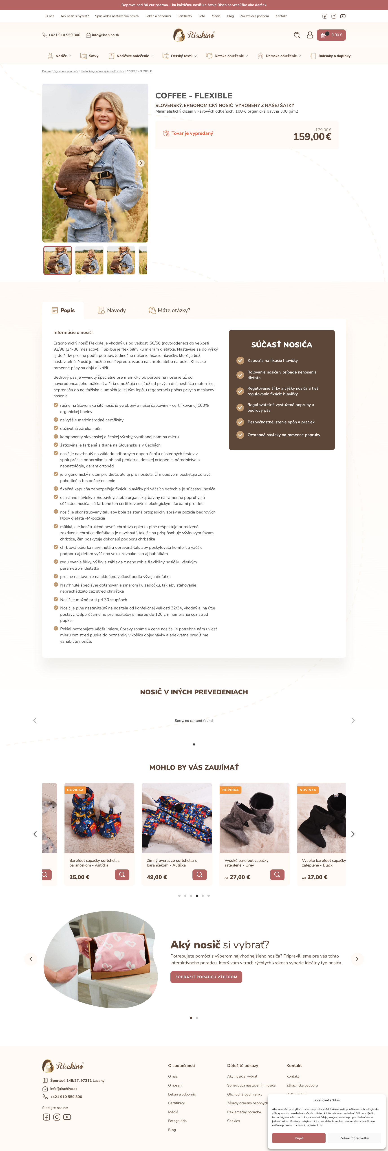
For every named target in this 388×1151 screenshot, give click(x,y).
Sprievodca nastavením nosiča (117, 16)
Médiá (216, 16)
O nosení (175, 1085)
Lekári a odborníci (158, 16)
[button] (297, 35)
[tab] (194, 744)
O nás (50, 16)
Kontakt (281, 16)
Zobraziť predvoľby (354, 1138)
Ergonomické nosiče (65, 71)
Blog (230, 16)
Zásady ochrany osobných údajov (253, 1103)
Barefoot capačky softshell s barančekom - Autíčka (73, 863)
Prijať (299, 1138)
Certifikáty (184, 16)
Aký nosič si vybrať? (75, 16)
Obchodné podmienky (244, 1094)
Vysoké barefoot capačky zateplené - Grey (225, 863)
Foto (201, 16)
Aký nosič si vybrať (242, 1076)
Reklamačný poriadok (244, 1112)
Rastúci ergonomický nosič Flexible (102, 71)
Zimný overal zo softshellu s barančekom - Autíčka (150, 863)
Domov (46, 71)
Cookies (233, 1120)
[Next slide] (141, 163)
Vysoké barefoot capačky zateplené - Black (302, 863)
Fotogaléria (177, 1120)
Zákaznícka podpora (254, 16)
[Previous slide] (49, 163)
